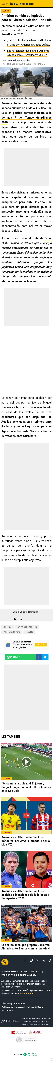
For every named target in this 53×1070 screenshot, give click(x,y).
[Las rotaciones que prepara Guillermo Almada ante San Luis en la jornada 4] (26, 923)
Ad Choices (7, 1010)
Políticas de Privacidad (13, 1007)
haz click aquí (27, 993)
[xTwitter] (37, 960)
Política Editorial (35, 1007)
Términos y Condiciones (13, 1003)
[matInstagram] (31, 960)
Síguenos (41, 645)
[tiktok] (50, 960)
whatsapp (15, 657)
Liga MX (29, 632)
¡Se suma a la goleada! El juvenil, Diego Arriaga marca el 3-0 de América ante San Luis (26, 787)
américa (7, 627)
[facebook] (25, 960)
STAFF (24, 971)
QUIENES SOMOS (10, 971)
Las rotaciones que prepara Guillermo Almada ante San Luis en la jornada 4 (25, 947)
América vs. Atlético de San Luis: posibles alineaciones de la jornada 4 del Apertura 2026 (25, 895)
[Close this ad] (51, 1060)
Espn (48, 238)
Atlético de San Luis (27, 627)
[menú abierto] (3, 4)
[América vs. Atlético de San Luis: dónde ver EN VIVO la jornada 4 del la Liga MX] (26, 815)
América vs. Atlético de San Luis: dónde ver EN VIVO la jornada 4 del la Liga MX (25, 841)
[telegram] (43, 960)
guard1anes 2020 (12, 632)
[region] (26, 1066)
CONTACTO (35, 971)
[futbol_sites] (10, 1021)
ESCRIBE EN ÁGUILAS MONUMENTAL (19, 975)
